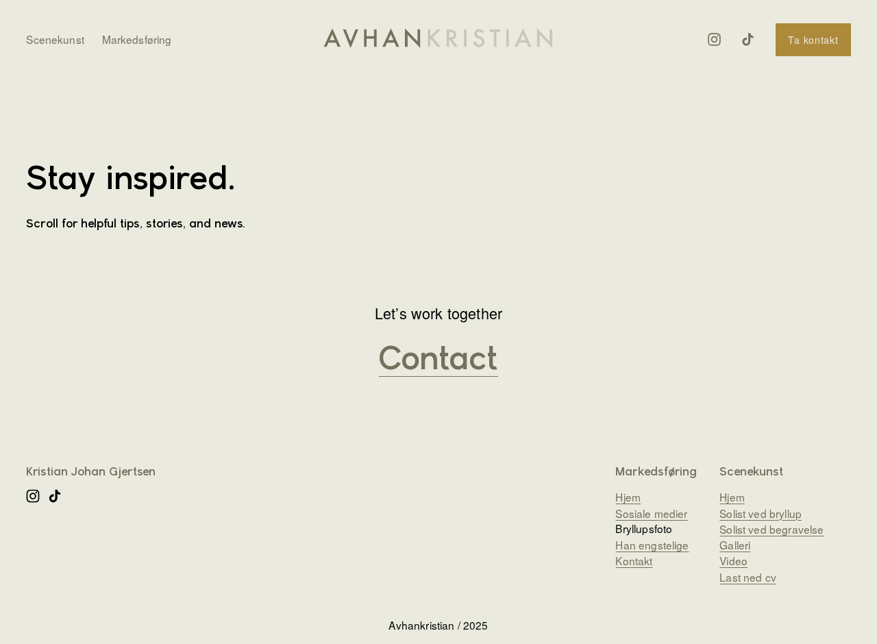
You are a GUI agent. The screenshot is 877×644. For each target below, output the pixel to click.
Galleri (734, 544)
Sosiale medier (651, 512)
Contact (438, 361)
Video (733, 560)
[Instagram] (714, 39)
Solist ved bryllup (760, 512)
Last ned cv (747, 576)
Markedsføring (137, 39)
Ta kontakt (813, 40)
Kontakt (633, 560)
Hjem (732, 496)
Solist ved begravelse (771, 528)
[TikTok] (748, 39)
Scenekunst (55, 39)
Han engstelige (652, 544)
